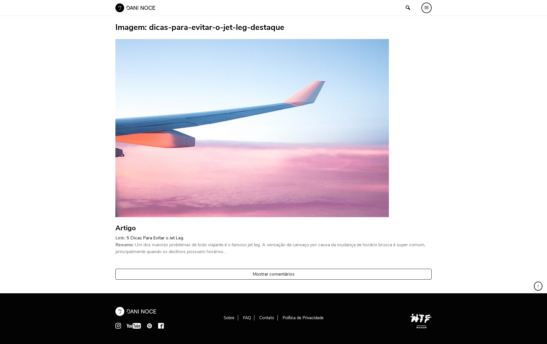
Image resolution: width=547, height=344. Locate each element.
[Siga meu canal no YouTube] (134, 326)
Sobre (229, 318)
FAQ (247, 318)
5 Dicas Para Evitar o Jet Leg (154, 238)
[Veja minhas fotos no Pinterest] (149, 326)
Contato (266, 318)
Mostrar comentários (274, 274)
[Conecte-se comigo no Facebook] (161, 326)
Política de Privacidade (303, 318)
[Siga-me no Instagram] (118, 326)
